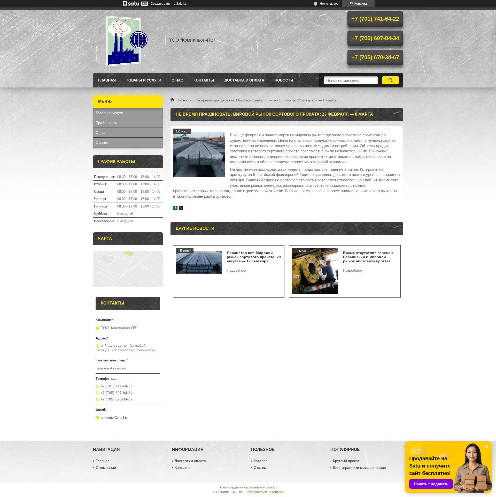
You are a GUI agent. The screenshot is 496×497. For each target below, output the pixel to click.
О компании (106, 467)
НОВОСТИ (284, 80)
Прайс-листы (107, 123)
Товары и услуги (143, 80)
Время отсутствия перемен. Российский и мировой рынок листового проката (368, 257)
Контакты (203, 80)
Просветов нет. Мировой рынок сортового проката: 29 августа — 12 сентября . (254, 257)
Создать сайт (161, 3)
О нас (177, 80)
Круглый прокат (346, 461)
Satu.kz (271, 487)
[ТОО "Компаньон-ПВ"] (126, 40)
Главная (107, 80)
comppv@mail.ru (114, 418)
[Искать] (390, 80)
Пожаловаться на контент (264, 492)
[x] (181, 208)
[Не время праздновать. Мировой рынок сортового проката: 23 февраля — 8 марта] (199, 154)
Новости (185, 100)
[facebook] (175, 208)
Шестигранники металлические (359, 467)
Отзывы (102, 142)
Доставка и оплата (244, 80)
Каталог (260, 461)
